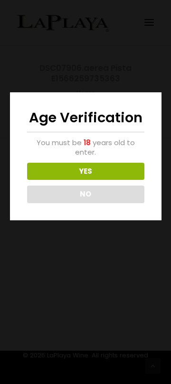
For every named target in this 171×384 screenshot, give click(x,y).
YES (85, 171)
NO (85, 194)
